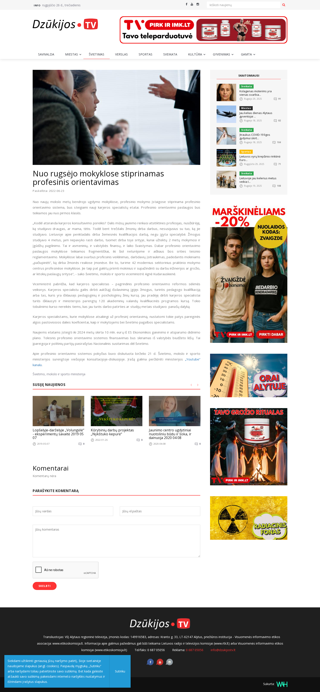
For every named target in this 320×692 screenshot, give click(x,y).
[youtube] (191, 4)
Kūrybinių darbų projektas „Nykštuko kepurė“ (112, 432)
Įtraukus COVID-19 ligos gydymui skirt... (254, 136)
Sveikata (170, 54)
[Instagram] (197, 4)
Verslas (121, 54)
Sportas (145, 54)
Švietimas (96, 54)
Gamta (246, 54)
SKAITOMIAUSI (248, 75)
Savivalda (46, 54)
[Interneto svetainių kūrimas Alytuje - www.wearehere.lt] (281, 684)
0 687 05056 (194, 650)
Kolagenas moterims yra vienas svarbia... (255, 93)
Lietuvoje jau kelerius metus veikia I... (257, 180)
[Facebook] (186, 4)
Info (37, 5)
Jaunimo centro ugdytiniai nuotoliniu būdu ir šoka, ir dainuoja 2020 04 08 (170, 434)
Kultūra (195, 54)
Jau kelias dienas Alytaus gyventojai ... (255, 114)
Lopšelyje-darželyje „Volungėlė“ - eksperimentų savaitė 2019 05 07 (58, 434)
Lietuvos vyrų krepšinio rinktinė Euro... (259, 158)
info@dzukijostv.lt (223, 650)
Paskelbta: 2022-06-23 (48, 190)
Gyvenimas (221, 54)
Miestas (71, 54)
